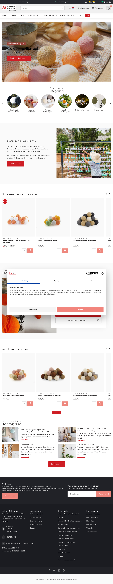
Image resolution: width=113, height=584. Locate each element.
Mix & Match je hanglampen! (33, 429)
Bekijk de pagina (16, 164)
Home (4, 15)
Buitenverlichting (49, 15)
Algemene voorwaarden (66, 542)
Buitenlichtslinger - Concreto (85, 240)
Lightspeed (73, 579)
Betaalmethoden (64, 553)
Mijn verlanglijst (91, 524)
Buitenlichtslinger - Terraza (49, 395)
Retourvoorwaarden (65, 535)
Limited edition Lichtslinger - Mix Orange (16, 241)
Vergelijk (89, 528)
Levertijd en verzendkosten (67, 532)
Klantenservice (10, 496)
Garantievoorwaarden (66, 539)
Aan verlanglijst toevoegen (77, 320)
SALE (87, 15)
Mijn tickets (90, 521)
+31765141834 (11, 537)
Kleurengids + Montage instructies (70, 521)
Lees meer (25, 439)
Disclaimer (61, 549)
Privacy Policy (63, 546)
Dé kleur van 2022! (85, 444)
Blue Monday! (27, 444)
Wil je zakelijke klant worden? (68, 514)
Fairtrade (61, 517)
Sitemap (61, 556)
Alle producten (91, 532)
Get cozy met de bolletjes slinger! (92, 428)
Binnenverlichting (33, 15)
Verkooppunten (63, 524)
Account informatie (93, 514)
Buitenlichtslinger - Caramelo (85, 395)
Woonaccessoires (66, 15)
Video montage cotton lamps (68, 560)
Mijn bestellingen (92, 517)
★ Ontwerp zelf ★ (15, 15)
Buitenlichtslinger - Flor (47, 240)
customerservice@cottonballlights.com (20, 543)
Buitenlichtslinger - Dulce (13, 395)
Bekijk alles (55, 464)
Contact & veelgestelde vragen (69, 528)
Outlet (79, 15)
